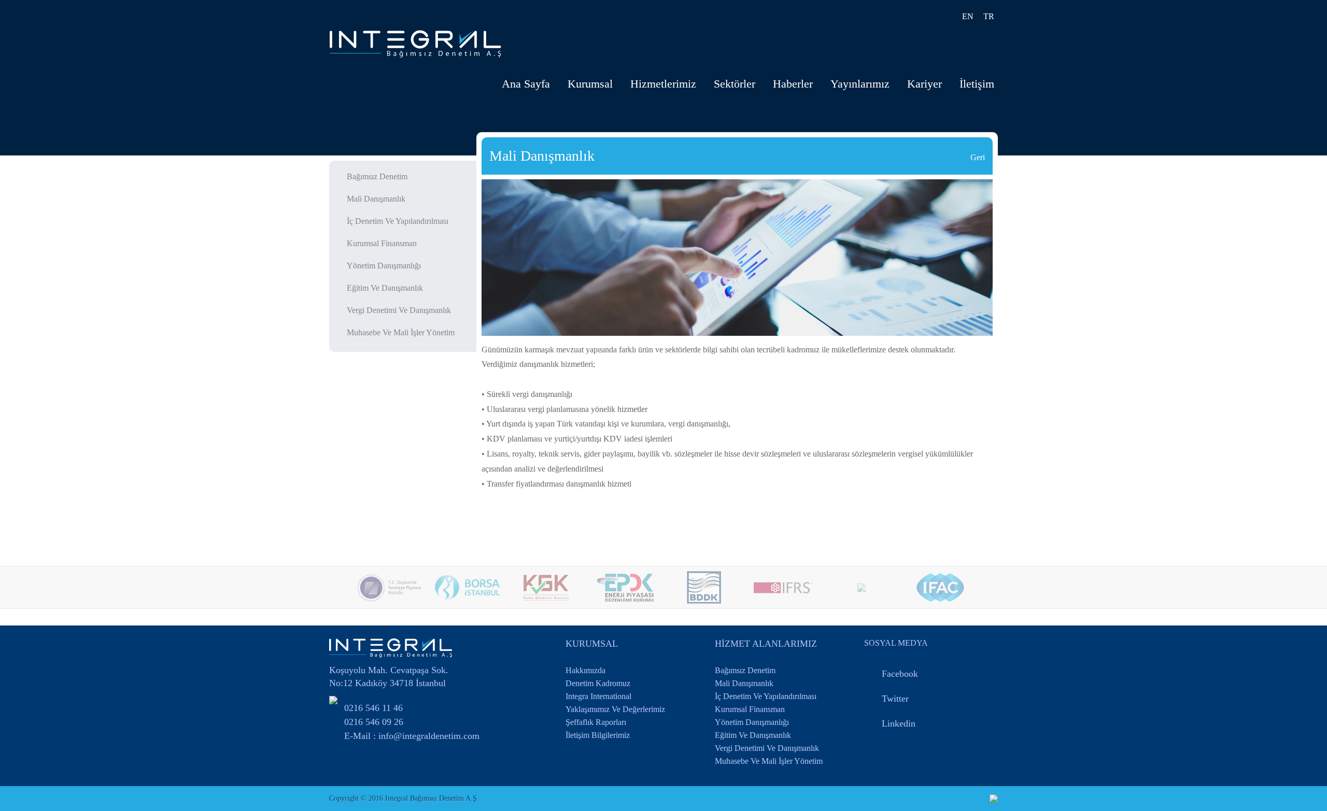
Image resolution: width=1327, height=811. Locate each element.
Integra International (598, 696)
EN (967, 16)
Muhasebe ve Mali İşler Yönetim (401, 332)
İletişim (976, 83)
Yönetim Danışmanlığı (384, 265)
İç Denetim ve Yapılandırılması (397, 221)
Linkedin (898, 723)
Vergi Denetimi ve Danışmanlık (399, 310)
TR (988, 16)
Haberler (793, 83)
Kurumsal (590, 83)
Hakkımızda (585, 670)
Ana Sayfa (526, 83)
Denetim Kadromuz (598, 683)
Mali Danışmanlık (376, 198)
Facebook (900, 673)
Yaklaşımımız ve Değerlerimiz (615, 709)
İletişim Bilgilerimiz (598, 735)
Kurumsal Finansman (382, 243)
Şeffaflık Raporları (596, 722)
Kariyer (924, 83)
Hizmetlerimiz (663, 83)
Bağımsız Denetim (377, 176)
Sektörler (734, 83)
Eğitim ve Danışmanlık (385, 287)
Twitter (895, 698)
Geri (977, 157)
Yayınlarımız (860, 83)
